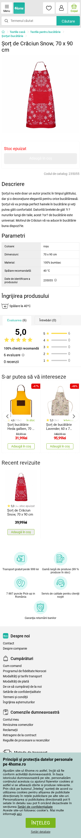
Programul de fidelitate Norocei (24, 671)
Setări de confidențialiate (35, 806)
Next (73, 416)
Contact (8, 643)
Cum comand (12, 666)
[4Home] (5, 32)
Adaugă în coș (40, 158)
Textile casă (17, 32)
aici (19, 814)
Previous (7, 416)
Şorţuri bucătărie (12, 36)
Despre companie (15, 648)
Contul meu (11, 719)
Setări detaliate (40, 831)
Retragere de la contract (19, 735)
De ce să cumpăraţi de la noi (22, 686)
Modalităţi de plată (16, 681)
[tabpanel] (40, 94)
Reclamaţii (10, 730)
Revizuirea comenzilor (18, 725)
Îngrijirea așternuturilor (19, 702)
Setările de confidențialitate (22, 692)
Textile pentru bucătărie (45, 32)
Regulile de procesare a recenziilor (26, 740)
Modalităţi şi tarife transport (22, 676)
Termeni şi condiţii (15, 697)
